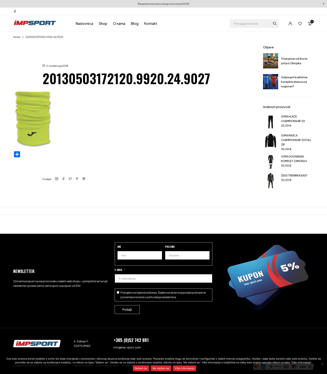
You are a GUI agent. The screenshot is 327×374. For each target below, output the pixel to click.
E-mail (119, 270)
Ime (119, 247)
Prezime (170, 247)
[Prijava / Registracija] (290, 23)
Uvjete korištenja (146, 292)
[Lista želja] (300, 23)
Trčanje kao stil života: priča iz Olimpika (294, 61)
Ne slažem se (161, 368)
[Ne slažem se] (322, 364)
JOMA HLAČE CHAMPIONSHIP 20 (293, 119)
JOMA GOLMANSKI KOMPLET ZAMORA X (294, 159)
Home (16, 36)
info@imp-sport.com (127, 347)
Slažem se (141, 368)
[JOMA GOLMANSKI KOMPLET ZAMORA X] (270, 161)
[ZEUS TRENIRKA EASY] (270, 180)
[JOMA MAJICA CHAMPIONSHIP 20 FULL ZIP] (270, 141)
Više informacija (184, 368)
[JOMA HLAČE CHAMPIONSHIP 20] (270, 121)
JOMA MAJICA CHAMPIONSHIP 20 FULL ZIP (296, 140)
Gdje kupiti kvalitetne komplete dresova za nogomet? (294, 81)
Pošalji (127, 309)
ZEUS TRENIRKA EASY (294, 175)
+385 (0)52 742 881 (131, 339)
